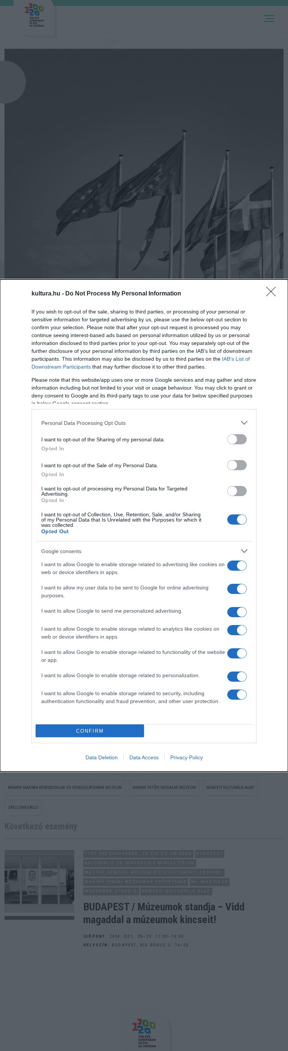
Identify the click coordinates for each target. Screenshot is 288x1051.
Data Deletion (102, 757)
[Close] (273, 294)
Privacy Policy (186, 757)
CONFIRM (90, 731)
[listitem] (144, 423)
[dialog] (144, 525)
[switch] (237, 439)
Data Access (144, 757)
